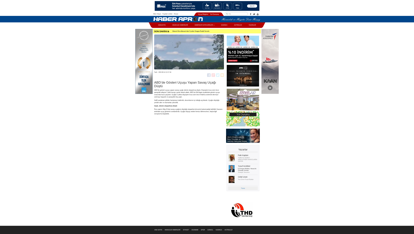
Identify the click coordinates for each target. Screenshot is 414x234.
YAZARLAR (252, 25)
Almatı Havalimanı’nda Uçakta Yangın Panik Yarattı (190, 31)
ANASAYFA (162, 25)
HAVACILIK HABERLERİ (180, 25)
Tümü (243, 188)
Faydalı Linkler (167, 14)
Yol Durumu (214, 14)
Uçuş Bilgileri (203, 14)
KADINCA (224, 25)
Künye (176, 14)
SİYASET (186, 230)
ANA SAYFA (158, 230)
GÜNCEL (210, 230)
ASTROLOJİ (238, 25)
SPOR (203, 230)
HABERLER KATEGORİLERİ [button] (204, 25)
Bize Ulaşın (157, 14)
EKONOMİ (195, 230)
